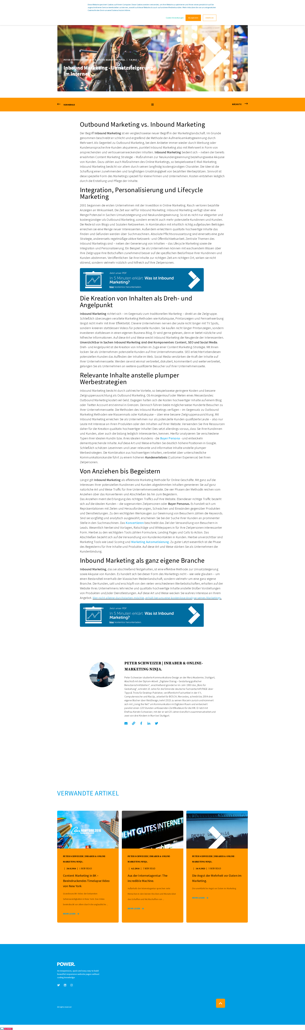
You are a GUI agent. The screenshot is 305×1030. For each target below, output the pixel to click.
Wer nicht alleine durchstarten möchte (118, 598)
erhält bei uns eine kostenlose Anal (168, 598)
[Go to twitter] (155, 723)
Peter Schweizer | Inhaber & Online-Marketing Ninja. (94, 60)
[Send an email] (127, 723)
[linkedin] (65, 985)
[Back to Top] (220, 1003)
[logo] (66, 963)
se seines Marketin (206, 598)
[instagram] (70, 985)
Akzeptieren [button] (193, 18)
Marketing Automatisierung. (150, 542)
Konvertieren (135, 523)
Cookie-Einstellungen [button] (175, 18)
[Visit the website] (133, 723)
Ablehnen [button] (210, 18)
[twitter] (59, 985)
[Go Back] (152, 104)
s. (221, 598)
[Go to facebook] (141, 723)
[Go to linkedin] (149, 723)
